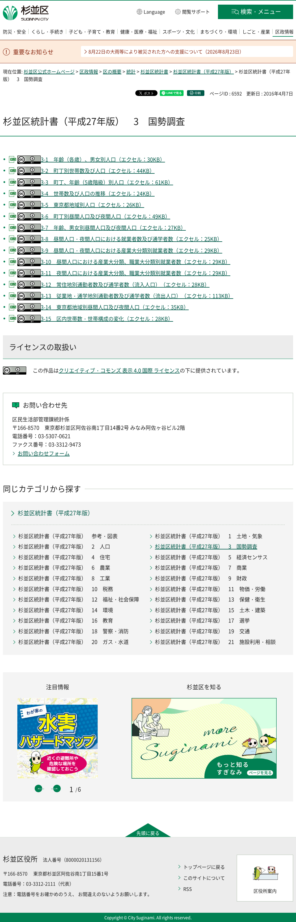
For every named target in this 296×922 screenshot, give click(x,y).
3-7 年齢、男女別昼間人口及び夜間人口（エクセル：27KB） (113, 228)
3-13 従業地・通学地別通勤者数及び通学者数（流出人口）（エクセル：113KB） (137, 296)
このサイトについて (204, 877)
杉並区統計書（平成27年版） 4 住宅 (64, 557)
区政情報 (88, 71)
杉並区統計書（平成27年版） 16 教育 (65, 620)
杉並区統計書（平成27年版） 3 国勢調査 (206, 546)
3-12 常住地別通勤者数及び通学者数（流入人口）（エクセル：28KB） (125, 284)
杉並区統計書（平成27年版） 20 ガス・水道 (73, 642)
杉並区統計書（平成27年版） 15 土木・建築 (210, 610)
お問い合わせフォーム (44, 453)
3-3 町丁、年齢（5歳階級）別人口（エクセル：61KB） (107, 182)
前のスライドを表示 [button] (38, 788)
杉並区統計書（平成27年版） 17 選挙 (202, 620)
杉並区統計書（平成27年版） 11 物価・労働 (210, 589)
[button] (151, 11)
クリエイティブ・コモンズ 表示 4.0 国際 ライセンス (119, 370)
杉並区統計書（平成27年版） (203, 71)
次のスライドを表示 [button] (57, 788)
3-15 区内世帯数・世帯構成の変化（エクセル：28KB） (107, 319)
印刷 (198, 93)
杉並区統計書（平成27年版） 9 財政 (201, 578)
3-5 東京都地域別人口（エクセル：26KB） (92, 205)
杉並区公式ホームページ (49, 71)
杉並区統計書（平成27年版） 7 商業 (201, 567)
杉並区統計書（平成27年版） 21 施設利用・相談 (215, 642)
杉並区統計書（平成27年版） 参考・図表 (68, 536)
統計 (131, 71)
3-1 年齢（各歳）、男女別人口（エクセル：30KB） (103, 159)
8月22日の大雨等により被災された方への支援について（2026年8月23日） (166, 51)
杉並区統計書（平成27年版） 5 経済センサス (211, 557)
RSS (187, 888)
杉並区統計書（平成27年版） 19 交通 (202, 631)
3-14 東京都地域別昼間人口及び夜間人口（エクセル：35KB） (115, 307)
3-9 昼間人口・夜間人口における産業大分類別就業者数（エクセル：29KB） (131, 250)
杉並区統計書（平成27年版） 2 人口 (64, 546)
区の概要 (112, 71)
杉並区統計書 (154, 71)
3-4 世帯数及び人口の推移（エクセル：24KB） (98, 193)
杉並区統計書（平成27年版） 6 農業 (64, 567)
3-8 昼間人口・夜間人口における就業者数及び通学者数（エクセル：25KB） (131, 239)
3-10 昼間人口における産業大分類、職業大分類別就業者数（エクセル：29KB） (135, 262)
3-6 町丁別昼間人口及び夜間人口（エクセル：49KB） (105, 216)
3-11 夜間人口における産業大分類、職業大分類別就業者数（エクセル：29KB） (135, 273)
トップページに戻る (204, 866)
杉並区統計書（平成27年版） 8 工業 (64, 578)
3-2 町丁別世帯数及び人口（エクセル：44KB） (98, 171)
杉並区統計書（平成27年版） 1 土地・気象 (208, 536)
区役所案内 (265, 890)
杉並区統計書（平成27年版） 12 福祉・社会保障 (78, 599)
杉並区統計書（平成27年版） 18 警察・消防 (73, 631)
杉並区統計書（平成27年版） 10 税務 (65, 589)
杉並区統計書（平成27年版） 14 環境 (65, 610)
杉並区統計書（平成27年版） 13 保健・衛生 (210, 599)
